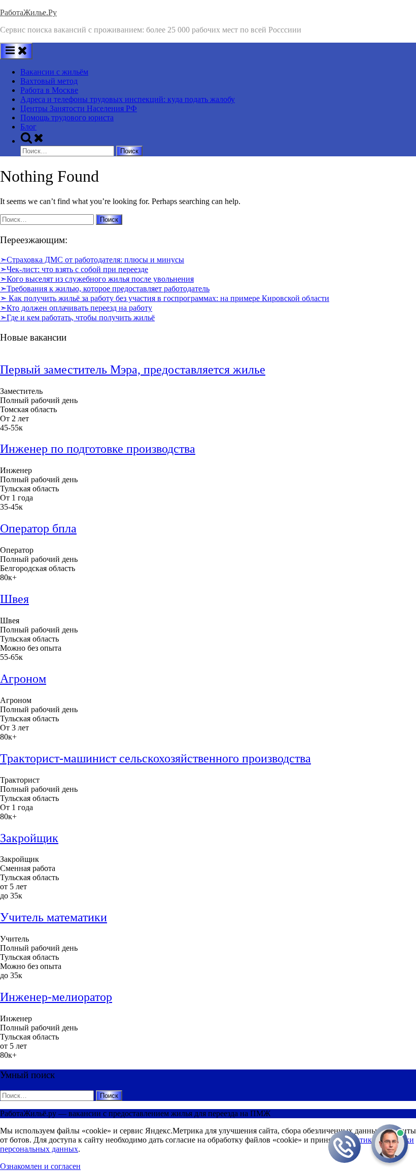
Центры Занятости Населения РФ (78, 108)
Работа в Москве (49, 90)
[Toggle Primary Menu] (16, 51)
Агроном (23, 678)
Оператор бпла (38, 528)
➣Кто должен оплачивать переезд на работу (76, 308)
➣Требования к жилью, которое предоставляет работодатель (105, 288)
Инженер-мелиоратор (56, 996)
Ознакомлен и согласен (40, 1166)
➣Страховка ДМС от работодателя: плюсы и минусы (92, 259)
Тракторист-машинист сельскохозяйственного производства (155, 758)
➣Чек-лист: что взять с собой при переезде (74, 269)
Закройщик (29, 838)
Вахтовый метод (49, 81)
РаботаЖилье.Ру (28, 12)
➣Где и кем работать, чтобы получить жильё (77, 317)
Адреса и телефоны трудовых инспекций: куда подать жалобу (127, 99)
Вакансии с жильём (54, 72)
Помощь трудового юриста (67, 117)
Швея (14, 599)
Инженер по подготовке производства (97, 448)
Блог (28, 126)
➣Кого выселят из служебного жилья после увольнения (97, 279)
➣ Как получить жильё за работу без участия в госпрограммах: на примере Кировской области (164, 298)
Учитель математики (53, 917)
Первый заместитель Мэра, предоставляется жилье (132, 369)
